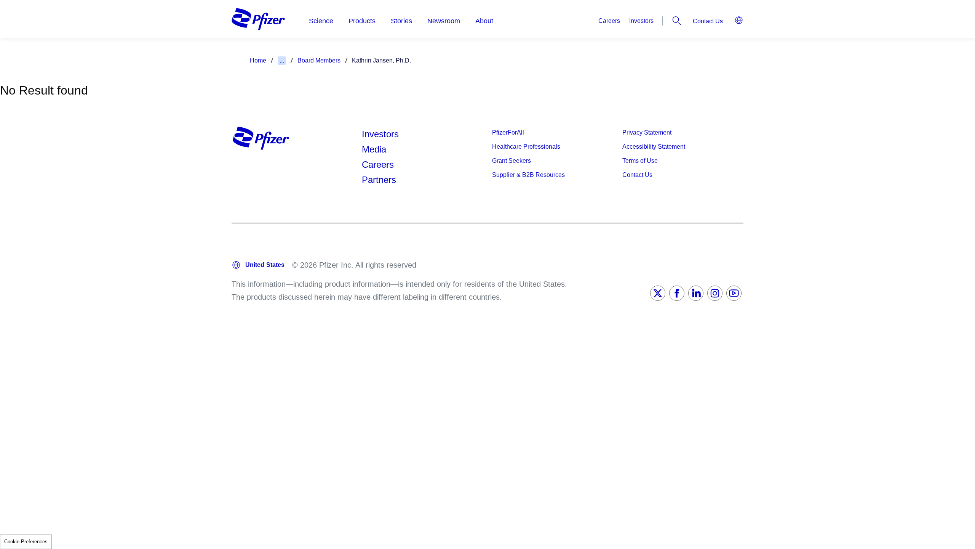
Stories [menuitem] (401, 21)
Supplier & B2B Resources (528, 175)
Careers (609, 21)
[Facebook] (676, 293)
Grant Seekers (511, 160)
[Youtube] (734, 293)
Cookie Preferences (26, 541)
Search (676, 20)
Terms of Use (640, 160)
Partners (379, 180)
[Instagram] (714, 293)
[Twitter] (657, 293)
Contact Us (708, 21)
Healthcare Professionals (526, 146)
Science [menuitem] (321, 21)
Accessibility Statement (653, 146)
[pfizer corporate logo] (258, 19)
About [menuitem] (484, 21)
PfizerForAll (508, 132)
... (282, 60)
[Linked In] (695, 293)
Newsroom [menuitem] (443, 21)
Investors (641, 21)
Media (374, 149)
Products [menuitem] (362, 21)
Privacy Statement (646, 132)
